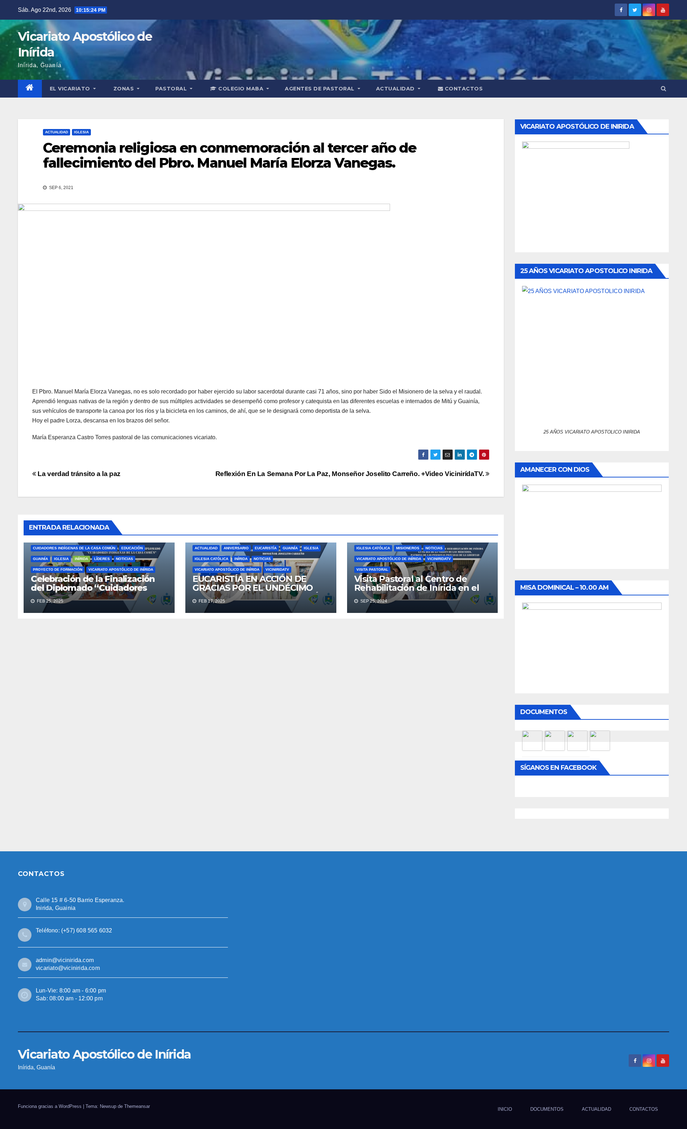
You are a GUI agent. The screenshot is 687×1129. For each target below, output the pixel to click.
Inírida (241, 559)
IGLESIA (81, 132)
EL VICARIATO (71, 88)
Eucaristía (266, 548)
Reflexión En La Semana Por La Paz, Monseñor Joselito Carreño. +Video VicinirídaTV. (350, 473)
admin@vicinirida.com (65, 960)
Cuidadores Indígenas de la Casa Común (74, 548)
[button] (663, 88)
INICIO (505, 1109)
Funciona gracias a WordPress (50, 1106)
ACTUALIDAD (396, 88)
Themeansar (137, 1106)
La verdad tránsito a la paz (78, 473)
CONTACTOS (463, 88)
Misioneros (407, 548)
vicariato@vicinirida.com (68, 968)
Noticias (124, 559)
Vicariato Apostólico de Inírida (120, 569)
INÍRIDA (81, 559)
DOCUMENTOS (547, 1109)
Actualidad (56, 132)
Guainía (40, 559)
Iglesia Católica (211, 559)
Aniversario (236, 548)
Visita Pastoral (372, 569)
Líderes (102, 559)
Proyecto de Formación (57, 569)
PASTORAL (172, 88)
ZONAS (124, 88)
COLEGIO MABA (241, 88)
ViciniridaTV (277, 569)
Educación (132, 548)
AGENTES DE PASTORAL (320, 88)
